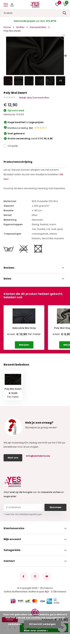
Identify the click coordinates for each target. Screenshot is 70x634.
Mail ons (13, 457)
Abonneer (56, 507)
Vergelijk (13, 146)
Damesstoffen (38, 27)
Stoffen (20, 27)
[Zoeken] (64, 13)
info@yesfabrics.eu (38, 456)
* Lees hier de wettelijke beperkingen (23, 514)
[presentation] (5, 56)
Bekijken (24, 344)
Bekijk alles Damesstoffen (34, 97)
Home (7, 27)
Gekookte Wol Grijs (24, 328)
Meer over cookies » (36, 630)
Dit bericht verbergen (42, 624)
